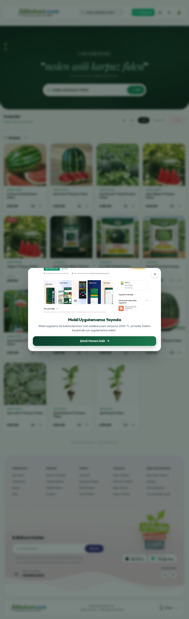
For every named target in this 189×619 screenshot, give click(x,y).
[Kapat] (154, 274)
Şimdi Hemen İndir (92, 341)
